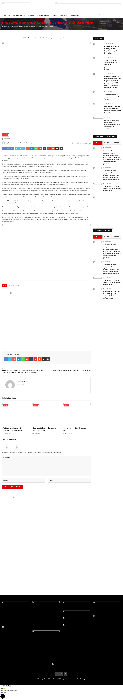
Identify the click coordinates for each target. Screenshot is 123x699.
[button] (61, 695)
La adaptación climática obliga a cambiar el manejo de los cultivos (112, 189)
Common (116, 142)
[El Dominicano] (21, 143)
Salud (9, 26)
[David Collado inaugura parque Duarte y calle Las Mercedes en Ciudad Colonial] (98, 107)
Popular (107, 142)
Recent (98, 142)
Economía (64, 15)
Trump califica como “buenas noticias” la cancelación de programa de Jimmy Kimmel (111, 65)
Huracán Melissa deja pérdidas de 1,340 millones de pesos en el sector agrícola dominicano (112, 124)
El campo (31, 15)
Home (5, 26)
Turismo (54, 15)
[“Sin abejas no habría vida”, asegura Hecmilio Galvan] (98, 95)
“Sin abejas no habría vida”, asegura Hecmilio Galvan (112, 97)
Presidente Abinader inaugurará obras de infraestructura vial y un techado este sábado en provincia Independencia (111, 175)
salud (17, 285)
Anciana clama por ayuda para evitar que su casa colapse (71, 370)
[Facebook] (6, 359)
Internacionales (43, 15)
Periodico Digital (81, 679)
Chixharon (11, 285)
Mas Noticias (74, 15)
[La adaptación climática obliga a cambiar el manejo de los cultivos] (97, 186)
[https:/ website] (19, 143)
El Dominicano (22, 381)
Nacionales (6, 15)
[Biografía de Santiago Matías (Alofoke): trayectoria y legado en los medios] (98, 47)
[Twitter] (10, 359)
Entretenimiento (19, 15)
